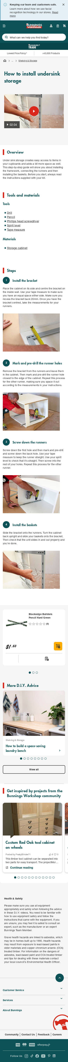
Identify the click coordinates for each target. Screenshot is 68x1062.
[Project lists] (58, 25)
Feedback (44, 1034)
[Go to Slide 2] (33, 673)
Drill (9, 212)
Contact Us (28, 1034)
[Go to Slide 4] (32, 758)
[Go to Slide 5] (35, 758)
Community (12, 1034)
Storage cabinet (17, 248)
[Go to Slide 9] (43, 877)
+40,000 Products (51, 53)
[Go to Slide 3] (37, 673)
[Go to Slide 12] (53, 877)
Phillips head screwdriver (23, 221)
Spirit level (13, 225)
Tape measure (16, 229)
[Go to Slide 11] (50, 877)
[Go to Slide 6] (38, 758)
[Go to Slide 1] (30, 673)
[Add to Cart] (58, 646)
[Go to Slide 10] (47, 877)
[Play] (34, 111)
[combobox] (34, 37)
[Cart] (64, 25)
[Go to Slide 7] (42, 758)
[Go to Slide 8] (45, 758)
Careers (57, 1034)
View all (34, 769)
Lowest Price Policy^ (17, 53)
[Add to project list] (46, 659)
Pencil (11, 217)
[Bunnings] (34, 27)
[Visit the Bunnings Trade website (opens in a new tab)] (34, 46)
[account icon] (51, 25)
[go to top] (59, 978)
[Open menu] (4, 25)
